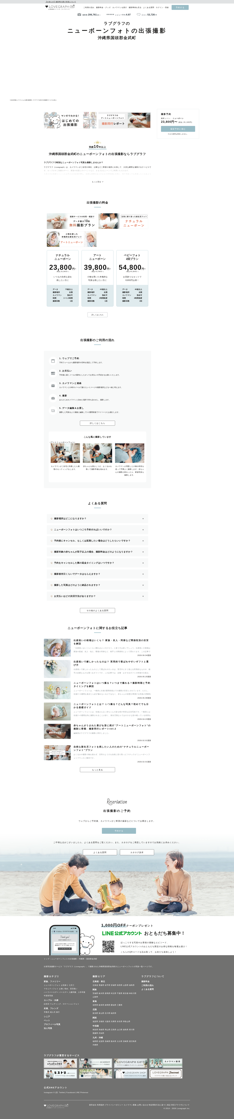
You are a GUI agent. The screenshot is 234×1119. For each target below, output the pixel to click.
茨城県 (95, 993)
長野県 (95, 1005)
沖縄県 (95, 1045)
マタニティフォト (51, 989)
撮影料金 (145, 981)
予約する (180, 7)
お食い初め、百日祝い (68, 989)
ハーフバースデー (51, 992)
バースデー (63, 992)
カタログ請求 (137, 852)
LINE (77, 1092)
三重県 (119, 1005)
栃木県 (101, 993)
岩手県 (107, 985)
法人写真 (48, 1028)
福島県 (132, 985)
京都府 (101, 1021)
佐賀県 (101, 1041)
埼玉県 (113, 993)
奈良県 (119, 1021)
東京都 (125, 993)
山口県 (119, 1030)
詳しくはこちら (97, 315)
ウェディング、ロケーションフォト (64, 1004)
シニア (47, 1016)
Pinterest (84, 1092)
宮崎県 (125, 1041)
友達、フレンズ (51, 1008)
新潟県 (95, 1013)
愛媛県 (95, 1033)
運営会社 (92, 1105)
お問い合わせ (142, 1105)
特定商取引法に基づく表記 (160, 1105)
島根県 (101, 1030)
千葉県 (119, 993)
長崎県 (107, 1041)
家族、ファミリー (52, 981)
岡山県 (107, 1030)
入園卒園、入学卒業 (77, 992)
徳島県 (125, 1030)
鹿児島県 (132, 1041)
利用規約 (100, 1105)
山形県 (125, 985)
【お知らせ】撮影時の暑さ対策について (60, 2)
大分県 (119, 1041)
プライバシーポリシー (114, 1105)
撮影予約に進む (178, 129)
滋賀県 (95, 1021)
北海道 (95, 985)
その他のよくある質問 (97, 610)
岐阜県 (101, 1005)
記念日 (46, 1004)
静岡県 (107, 1005)
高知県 (101, 1033)
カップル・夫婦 (51, 1000)
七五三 (71, 985)
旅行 (58, 1012)
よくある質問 (148, 7)
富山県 (101, 1013)
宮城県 (113, 985)
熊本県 (113, 1041)
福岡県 (95, 1041)
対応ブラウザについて (180, 1105)
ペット (47, 1020)
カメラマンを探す (119, 7)
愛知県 (113, 1005)
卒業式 (46, 1012)
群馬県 (107, 993)
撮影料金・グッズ (103, 7)
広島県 (113, 1030)
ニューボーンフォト (52, 985)
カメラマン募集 (130, 1105)
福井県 (113, 1013)
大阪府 (107, 1021)
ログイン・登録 (162, 7)
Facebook (70, 1092)
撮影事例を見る (135, 7)
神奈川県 (132, 993)
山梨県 (95, 997)
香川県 (132, 1030)
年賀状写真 (48, 996)
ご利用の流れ (88, 7)
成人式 (52, 1012)
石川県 (107, 1013)
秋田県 (119, 985)
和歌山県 (126, 1021)
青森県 (101, 985)
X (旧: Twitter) (59, 1092)
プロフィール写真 (52, 1024)
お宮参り (64, 985)
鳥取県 (95, 1030)
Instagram (48, 1092)
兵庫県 (113, 1021)
